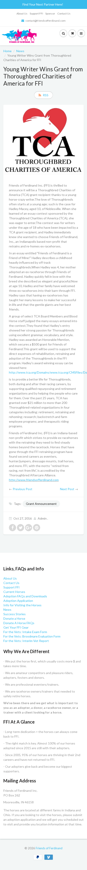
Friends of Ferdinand (49, 848)
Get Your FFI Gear (16, 627)
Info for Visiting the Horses (22, 605)
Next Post (67, 489)
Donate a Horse (14, 618)
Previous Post (22, 489)
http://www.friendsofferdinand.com (34, 480)
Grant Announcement (41, 504)
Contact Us (63, 13)
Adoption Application (18, 601)
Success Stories (14, 614)
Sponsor (50, 13)
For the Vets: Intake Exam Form (25, 632)
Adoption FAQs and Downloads (25, 596)
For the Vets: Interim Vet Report (26, 641)
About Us (22, 13)
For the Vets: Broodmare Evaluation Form (31, 636)
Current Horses (14, 592)
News (20, 51)
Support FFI (36, 13)
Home (7, 51)
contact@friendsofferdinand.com (45, 20)
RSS (45, 95)
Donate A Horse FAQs (18, 623)
